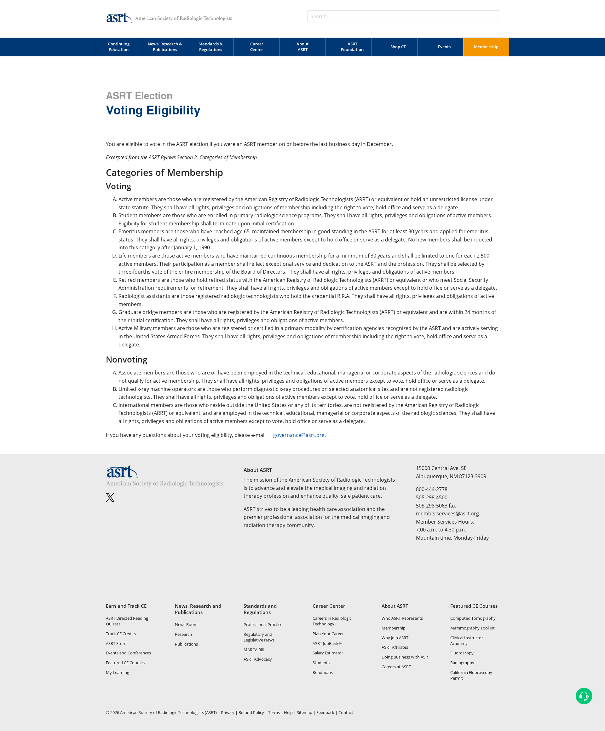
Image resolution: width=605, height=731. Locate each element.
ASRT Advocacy (258, 659)
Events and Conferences (128, 653)
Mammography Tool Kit (472, 628)
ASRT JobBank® (327, 643)
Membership (486, 46)
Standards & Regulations (211, 46)
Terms (274, 712)
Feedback (325, 712)
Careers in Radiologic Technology (332, 621)
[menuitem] (119, 47)
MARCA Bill (254, 650)
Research (183, 634)
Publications (186, 644)
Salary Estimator (328, 653)
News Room (186, 624)
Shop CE (398, 46)
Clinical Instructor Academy (466, 640)
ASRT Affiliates (395, 647)
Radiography (462, 662)
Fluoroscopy (462, 653)
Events (444, 46)
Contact (345, 712)
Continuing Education (119, 46)
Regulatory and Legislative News (259, 637)
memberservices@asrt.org (447, 513)
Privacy (227, 712)
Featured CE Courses (125, 662)
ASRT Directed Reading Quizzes (127, 621)
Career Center (256, 46)
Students (321, 662)
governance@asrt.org (299, 435)
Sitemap (304, 712)
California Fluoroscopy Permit (471, 675)
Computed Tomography (473, 618)
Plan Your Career (328, 633)
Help (288, 712)
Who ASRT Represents (402, 618)
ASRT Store (116, 643)
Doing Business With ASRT (406, 657)
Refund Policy (251, 712)
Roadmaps (323, 672)
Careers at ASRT (396, 667)
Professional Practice (263, 624)
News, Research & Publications (165, 46)
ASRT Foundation (352, 46)
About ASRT (302, 46)
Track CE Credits (121, 633)
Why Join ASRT (395, 638)
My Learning (117, 672)
